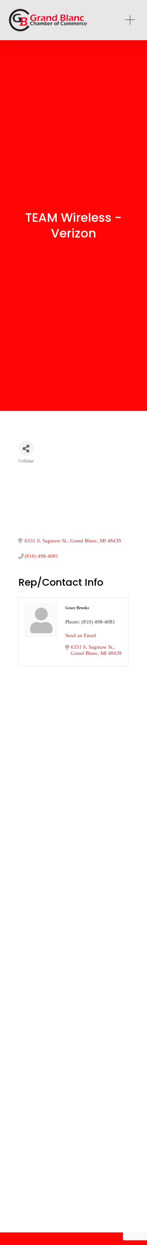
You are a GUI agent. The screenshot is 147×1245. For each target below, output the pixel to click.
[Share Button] (26, 448)
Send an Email (80, 635)
